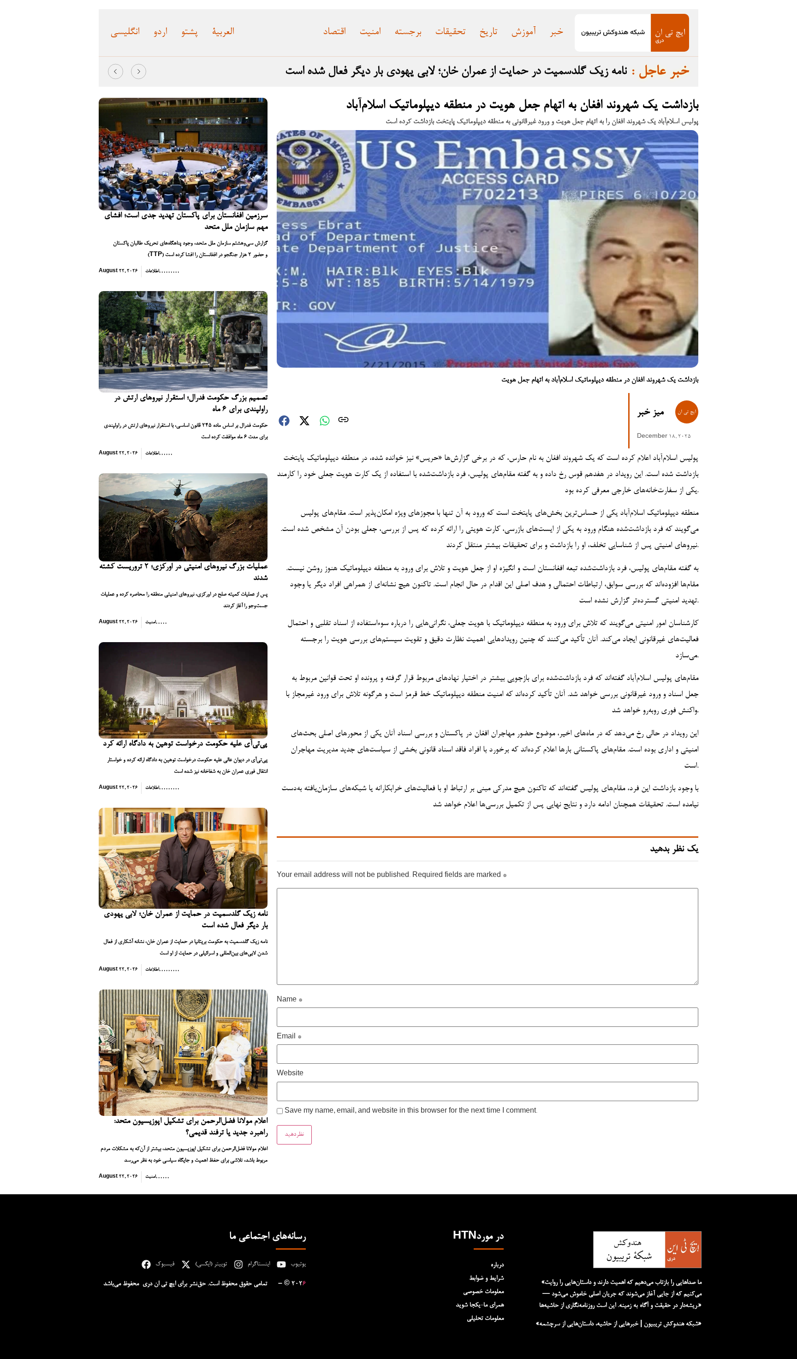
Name (289, 1000)
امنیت (150, 622)
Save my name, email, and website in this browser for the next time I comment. (411, 1111)
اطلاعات (152, 271)
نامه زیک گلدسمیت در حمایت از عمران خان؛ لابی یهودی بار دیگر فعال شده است (456, 71)
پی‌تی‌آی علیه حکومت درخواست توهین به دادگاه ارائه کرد (185, 744)
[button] (115, 71)
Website (290, 1074)
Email (289, 1037)
